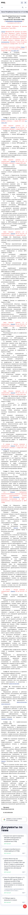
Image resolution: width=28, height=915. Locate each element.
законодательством (14, 683)
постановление (5, 42)
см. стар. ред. (15, 50)
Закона (23, 47)
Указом (3, 31)
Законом (3, 119)
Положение (16, 497)
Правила (12, 492)
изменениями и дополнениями (14, 21)
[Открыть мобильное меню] (25, 2)
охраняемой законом (6, 719)
